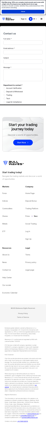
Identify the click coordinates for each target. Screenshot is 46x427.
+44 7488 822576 (22, 421)
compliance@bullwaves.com (30, 417)
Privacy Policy (23, 313)
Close (23, 11)
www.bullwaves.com (33, 413)
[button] (35, 19)
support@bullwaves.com (27, 415)
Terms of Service (23, 317)
